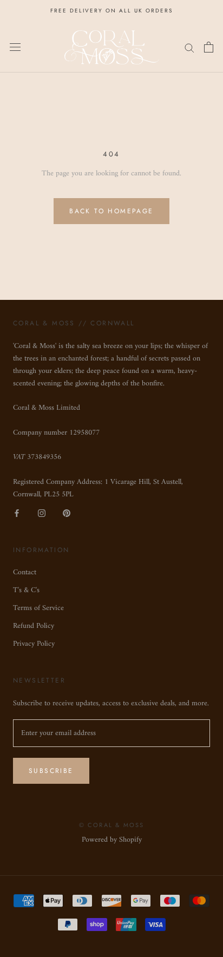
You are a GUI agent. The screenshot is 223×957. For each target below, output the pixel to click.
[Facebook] (17, 513)
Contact (24, 572)
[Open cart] (208, 47)
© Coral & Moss (112, 825)
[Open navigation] (15, 47)
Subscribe (51, 771)
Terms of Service (38, 608)
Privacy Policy (34, 644)
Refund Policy (33, 626)
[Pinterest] (66, 513)
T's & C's (26, 590)
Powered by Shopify (112, 840)
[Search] (189, 47)
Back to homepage (111, 211)
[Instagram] (41, 513)
